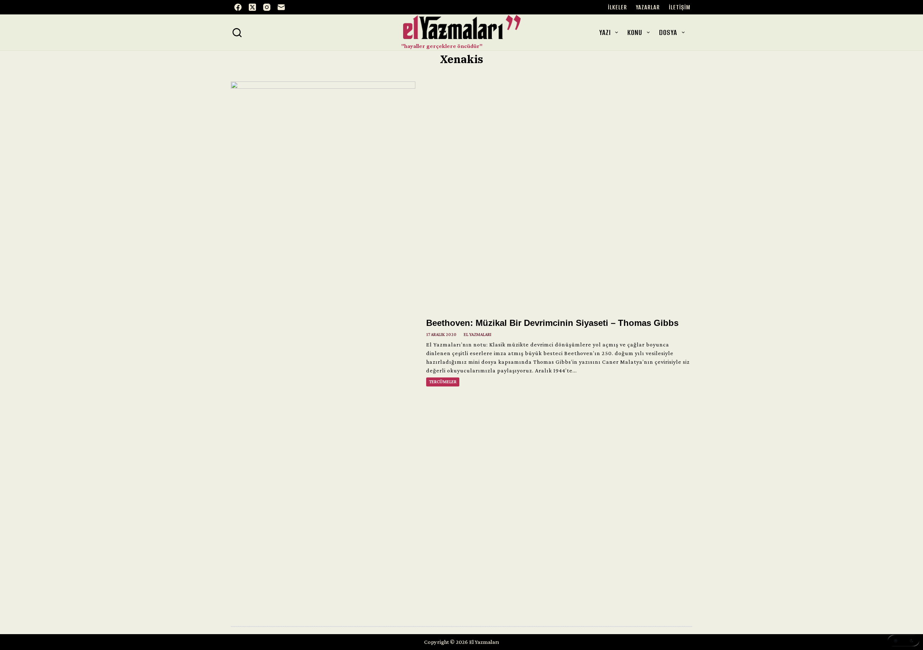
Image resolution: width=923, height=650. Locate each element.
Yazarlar (648, 7)
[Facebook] (238, 7)
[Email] (281, 7)
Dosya (668, 32)
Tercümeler (442, 381)
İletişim (679, 7)
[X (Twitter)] (252, 7)
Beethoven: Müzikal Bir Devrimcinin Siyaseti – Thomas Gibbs (552, 323)
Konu (634, 32)
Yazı (605, 32)
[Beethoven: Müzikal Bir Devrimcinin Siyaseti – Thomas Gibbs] (323, 351)
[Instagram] (266, 7)
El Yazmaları (477, 334)
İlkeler (617, 7)
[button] (903, 640)
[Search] (237, 32)
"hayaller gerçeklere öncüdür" (441, 46)
